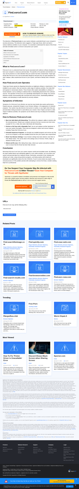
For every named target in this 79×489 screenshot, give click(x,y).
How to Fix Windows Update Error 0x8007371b (65, 136)
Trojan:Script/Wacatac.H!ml (63, 63)
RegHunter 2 (5, 450)
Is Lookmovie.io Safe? (62, 115)
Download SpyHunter (21, 186)
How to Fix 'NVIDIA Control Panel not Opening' (65, 118)
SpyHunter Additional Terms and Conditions (41, 465)
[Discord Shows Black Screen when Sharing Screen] (39, 348)
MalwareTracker (21, 449)
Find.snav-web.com (62, 242)
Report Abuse (51, 452)
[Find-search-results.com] (14, 269)
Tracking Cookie (33, 306)
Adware (13, 7)
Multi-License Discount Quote (58, 2)
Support (39, 2)
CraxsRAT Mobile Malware (63, 49)
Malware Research (30, 2)
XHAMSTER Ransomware (63, 47)
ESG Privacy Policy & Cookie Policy (69, 455)
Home (16, 2)
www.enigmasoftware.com (12, 413)
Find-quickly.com (36, 242)
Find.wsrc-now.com (62, 277)
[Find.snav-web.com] (65, 234)
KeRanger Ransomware (63, 72)
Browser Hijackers (17, 247)
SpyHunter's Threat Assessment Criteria (24, 465)
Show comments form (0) (9, 214)
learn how (4, 399)
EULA (41, 36)
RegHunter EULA (67, 449)
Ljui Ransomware (61, 82)
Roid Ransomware (62, 80)
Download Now (63, 21)
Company (46, 2)
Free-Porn (33, 304)
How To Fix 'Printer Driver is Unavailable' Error (66, 108)
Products (22, 2)
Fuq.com (60, 44)
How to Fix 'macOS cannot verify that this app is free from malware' (66, 139)
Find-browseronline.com (39, 276)
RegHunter (35, 452)
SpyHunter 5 (35, 447)
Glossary (19, 452)
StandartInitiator (61, 91)
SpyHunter (5, 447)
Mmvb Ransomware (62, 75)
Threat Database (6, 7)
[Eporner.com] (65, 348)
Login (74, 2)
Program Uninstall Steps (11, 465)
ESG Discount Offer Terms (69, 460)
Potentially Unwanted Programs (11, 248)
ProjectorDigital (61, 96)
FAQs (14, 391)
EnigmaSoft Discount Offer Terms (69, 458)
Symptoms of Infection (8, 56)
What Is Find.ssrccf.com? (9, 52)
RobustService (61, 98)
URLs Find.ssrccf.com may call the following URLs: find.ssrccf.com (37, 311)
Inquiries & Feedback (52, 450)
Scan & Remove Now (10, 34)
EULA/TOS (44, 398)
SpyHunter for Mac (36, 449)
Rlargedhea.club (10, 316)
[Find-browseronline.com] (39, 267)
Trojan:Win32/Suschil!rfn (63, 58)
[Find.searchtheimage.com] (14, 234)
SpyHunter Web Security (7, 449)
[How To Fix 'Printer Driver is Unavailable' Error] (14, 348)
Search (68, 2)
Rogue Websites (7, 247)
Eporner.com (61, 42)
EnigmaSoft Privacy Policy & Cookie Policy (69, 451)
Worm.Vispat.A (60, 316)
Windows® (33, 190)
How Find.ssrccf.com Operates (11, 54)
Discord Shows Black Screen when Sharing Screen (65, 112)
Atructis (59, 56)
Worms (56, 319)
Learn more (27, 487)
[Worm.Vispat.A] (65, 308)
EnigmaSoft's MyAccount (64, 420)
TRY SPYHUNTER (62, 481)
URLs (4, 62)
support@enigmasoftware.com (42, 420)
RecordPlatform (61, 93)
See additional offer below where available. (31, 36)
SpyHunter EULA (67, 447)
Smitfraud (60, 61)
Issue (4, 363)
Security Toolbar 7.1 (62, 66)
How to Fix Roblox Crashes (63, 132)
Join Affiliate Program (52, 449)
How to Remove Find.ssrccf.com (11, 58)
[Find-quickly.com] (39, 234)
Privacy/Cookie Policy (48, 36)
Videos (19, 450)
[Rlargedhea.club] (14, 308)
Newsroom (50, 447)
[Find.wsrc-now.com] (65, 269)
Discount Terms (59, 398)
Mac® (39, 190)
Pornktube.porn (61, 39)
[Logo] (7, 2)
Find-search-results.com (14, 278)
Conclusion (6, 60)
